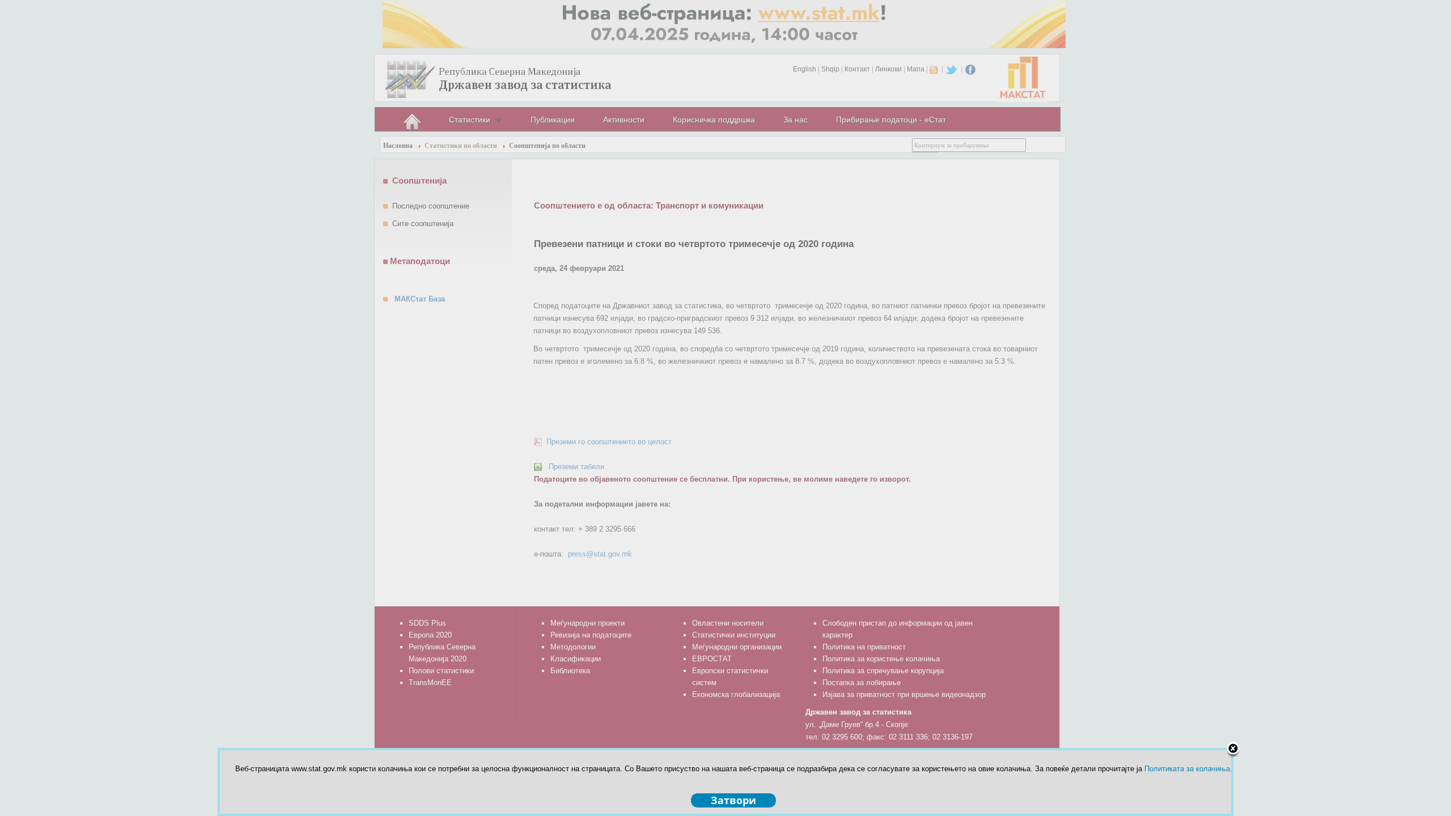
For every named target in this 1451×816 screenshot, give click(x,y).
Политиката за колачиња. (1188, 768)
